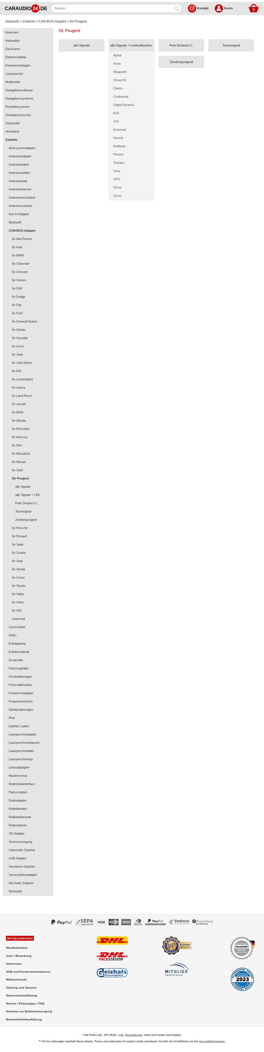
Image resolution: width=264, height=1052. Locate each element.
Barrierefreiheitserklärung (24, 1019)
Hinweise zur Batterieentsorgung (29, 1011)
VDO (116, 179)
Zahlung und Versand (21, 987)
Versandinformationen (212, 1041)
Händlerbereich (16, 947)
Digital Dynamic (123, 105)
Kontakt (203, 8)
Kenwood (119, 129)
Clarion (118, 88)
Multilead (119, 146)
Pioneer (118, 154)
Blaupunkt (120, 72)
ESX (116, 113)
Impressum (13, 963)
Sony (116, 171)
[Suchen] (177, 8)
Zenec (117, 195)
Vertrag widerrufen (20, 938)
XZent (117, 187)
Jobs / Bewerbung (19, 955)
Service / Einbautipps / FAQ (25, 1003)
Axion (117, 63)
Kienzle (118, 138)
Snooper (119, 162)
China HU (119, 80)
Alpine (117, 55)
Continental (120, 96)
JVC (116, 121)
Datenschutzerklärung (21, 995)
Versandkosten (134, 1035)
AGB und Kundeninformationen (28, 971)
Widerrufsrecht (16, 979)
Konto (228, 8)
